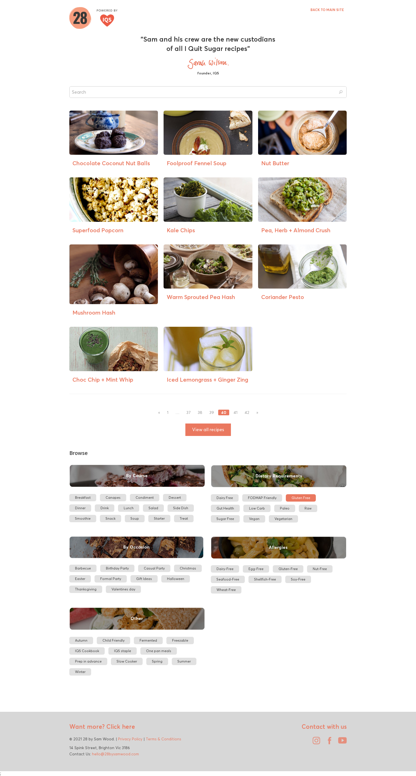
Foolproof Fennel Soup (196, 163)
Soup (134, 518)
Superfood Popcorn (97, 230)
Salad (153, 508)
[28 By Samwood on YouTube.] (341, 742)
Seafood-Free (227, 579)
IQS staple (122, 651)
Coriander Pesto (282, 296)
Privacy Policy (130, 739)
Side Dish (180, 508)
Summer (184, 661)
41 (235, 412)
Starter (159, 518)
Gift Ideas (144, 579)
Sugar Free (225, 519)
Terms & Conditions (163, 739)
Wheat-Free (226, 590)
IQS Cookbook (87, 651)
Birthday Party (117, 568)
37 (188, 412)
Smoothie (83, 518)
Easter (80, 579)
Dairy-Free (224, 569)
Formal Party (110, 579)
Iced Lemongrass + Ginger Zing (207, 379)
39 (211, 412)
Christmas (188, 568)
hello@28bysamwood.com (115, 754)
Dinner (80, 508)
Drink (104, 508)
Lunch (129, 508)
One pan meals (158, 651)
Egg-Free (255, 569)
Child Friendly (113, 640)
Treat (184, 518)
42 (247, 412)
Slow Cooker (127, 661)
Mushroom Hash (93, 312)
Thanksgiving (86, 589)
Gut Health (225, 508)
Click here (120, 726)
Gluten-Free (288, 569)
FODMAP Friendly (262, 498)
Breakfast (83, 497)
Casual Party (154, 568)
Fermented (148, 640)
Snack (110, 518)
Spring (157, 661)
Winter (80, 672)
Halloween (175, 579)
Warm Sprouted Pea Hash (201, 296)
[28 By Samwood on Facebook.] (328, 742)
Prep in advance (88, 661)
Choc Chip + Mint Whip (102, 379)
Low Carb (257, 508)
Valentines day (123, 589)
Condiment (145, 497)
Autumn (81, 640)
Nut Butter (275, 163)
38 (200, 412)
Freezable (180, 640)
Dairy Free (224, 498)
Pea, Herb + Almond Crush (296, 230)
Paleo (285, 508)
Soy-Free (298, 579)
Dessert (175, 497)
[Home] (93, 17)
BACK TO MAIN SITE (327, 10)
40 (223, 412)
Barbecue (83, 568)
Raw (308, 508)
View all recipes (208, 429)
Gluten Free (300, 498)
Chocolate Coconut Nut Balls (111, 163)
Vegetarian (283, 519)
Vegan (254, 519)
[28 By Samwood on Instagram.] (315, 742)
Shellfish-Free (265, 579)
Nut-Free (320, 569)
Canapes (113, 497)
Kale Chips (181, 230)
